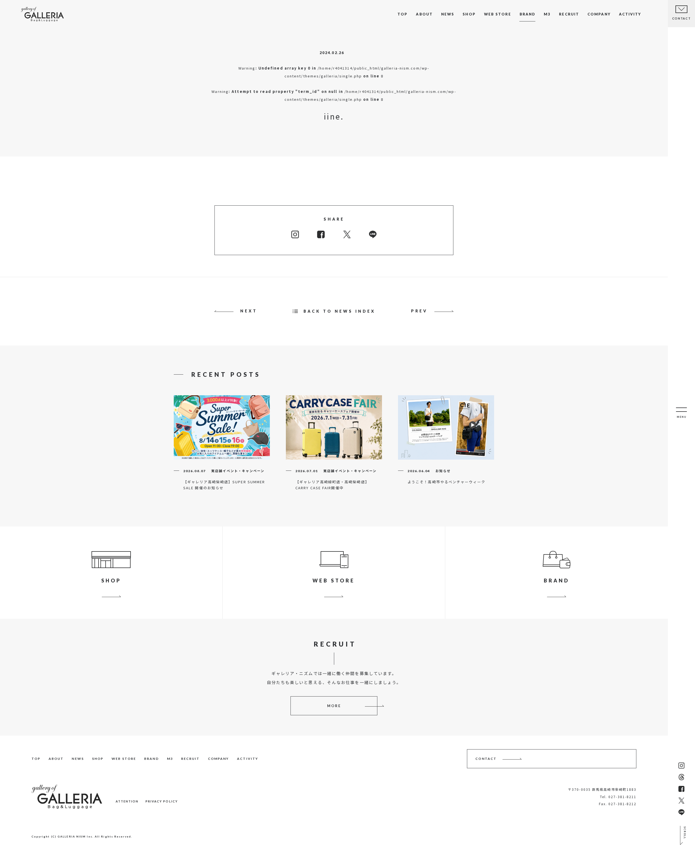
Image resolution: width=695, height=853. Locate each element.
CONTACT (486, 759)
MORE (334, 706)
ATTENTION (127, 801)
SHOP (469, 14)
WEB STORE (497, 14)
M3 (547, 14)
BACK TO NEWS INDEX (339, 311)
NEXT (248, 311)
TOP (402, 14)
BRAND (528, 14)
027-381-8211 (622, 796)
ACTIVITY (630, 14)
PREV (419, 311)
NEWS (447, 14)
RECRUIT (569, 14)
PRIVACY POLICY (162, 801)
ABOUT (424, 14)
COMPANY (599, 14)
